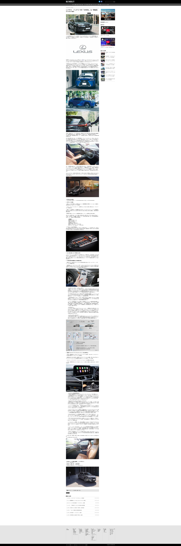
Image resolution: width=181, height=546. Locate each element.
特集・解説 (99, 4)
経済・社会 (90, 4)
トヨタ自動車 (74, 490)
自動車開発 (99, 529)
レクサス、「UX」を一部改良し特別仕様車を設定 (83, 510)
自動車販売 (74, 531)
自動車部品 (80, 529)
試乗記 (74, 530)
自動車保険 (86, 533)
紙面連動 (105, 529)
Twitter (99, 1)
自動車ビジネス (94, 529)
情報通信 (99, 530)
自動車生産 (80, 531)
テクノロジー (95, 4)
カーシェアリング (75, 534)
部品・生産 (81, 4)
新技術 (98, 531)
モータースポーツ (94, 540)
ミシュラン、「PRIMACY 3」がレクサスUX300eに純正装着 (83, 505)
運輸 (92, 532)
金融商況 (93, 537)
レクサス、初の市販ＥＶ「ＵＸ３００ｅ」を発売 (83, 512)
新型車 (74, 529)
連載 (104, 531)
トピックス (93, 536)
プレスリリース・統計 (105, 4)
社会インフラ (93, 533)
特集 (104, 530)
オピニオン (105, 532)
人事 (92, 538)
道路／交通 (93, 531)
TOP (73, 4)
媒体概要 (68, 529)
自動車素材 (80, 530)
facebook (101, 1)
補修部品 (86, 530)
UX (82, 59)
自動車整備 (86, 529)
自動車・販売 (77, 4)
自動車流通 (74, 532)
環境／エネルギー (94, 530)
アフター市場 (86, 4)
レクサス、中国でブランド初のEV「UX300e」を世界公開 (83, 507)
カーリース (74, 533)
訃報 (92, 539)
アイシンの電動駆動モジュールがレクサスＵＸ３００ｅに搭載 (83, 500)
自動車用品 (86, 531)
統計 (110, 534)
